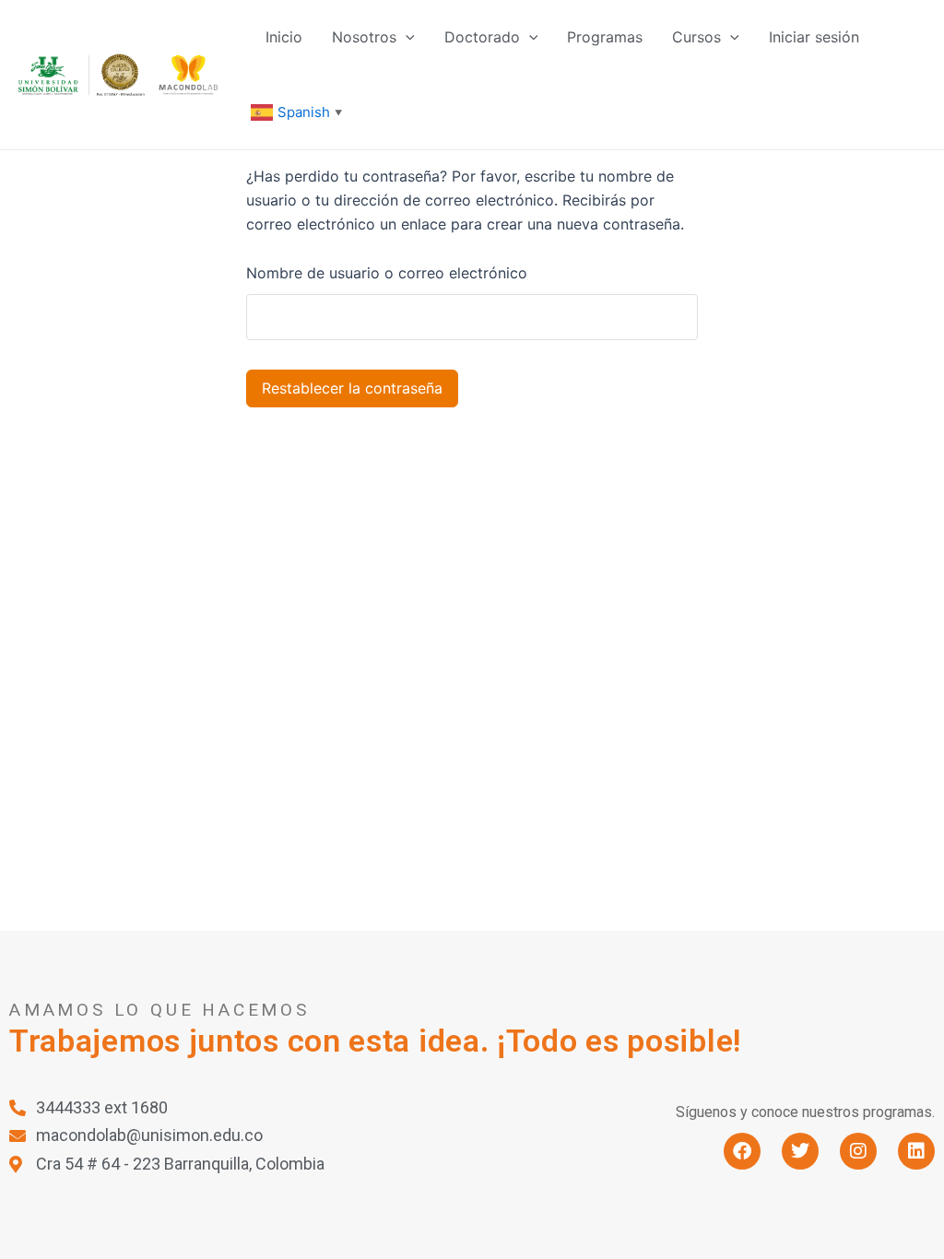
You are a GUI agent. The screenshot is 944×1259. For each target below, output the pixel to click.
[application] (405, 37)
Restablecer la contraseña (352, 388)
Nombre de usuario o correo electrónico (386, 273)
